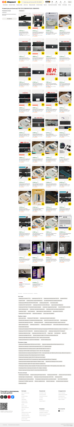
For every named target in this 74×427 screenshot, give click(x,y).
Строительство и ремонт (26, 417)
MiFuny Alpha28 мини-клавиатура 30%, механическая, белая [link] (51, 135)
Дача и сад (23, 409)
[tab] (5, 5)
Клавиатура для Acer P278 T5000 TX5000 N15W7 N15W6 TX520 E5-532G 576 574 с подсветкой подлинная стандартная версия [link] (64, 58)
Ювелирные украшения (26, 420)
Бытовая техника (25, 396)
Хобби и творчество (25, 407)
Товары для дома (24, 402)
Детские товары (24, 418)
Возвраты (41, 399)
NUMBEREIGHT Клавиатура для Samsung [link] (24, 284)
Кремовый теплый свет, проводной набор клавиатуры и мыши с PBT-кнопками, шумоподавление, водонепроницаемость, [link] (24, 209)
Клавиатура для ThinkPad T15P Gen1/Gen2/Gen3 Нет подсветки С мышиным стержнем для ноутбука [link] (24, 184)
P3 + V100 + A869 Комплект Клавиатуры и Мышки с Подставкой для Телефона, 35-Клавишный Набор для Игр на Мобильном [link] (64, 159)
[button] (22, 11)
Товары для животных (25, 415)
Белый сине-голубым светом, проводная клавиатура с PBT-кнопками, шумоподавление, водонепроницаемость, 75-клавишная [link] (24, 135)
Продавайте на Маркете (43, 412)
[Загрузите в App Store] (1, 398)
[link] (24, 298)
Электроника (24, 399)
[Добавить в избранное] (29, 14)
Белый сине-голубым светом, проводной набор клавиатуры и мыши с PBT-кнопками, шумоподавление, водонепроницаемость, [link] (51, 184)
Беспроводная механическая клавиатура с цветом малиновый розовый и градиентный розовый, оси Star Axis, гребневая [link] (38, 284)
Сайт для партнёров (42, 415)
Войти (69, 2)
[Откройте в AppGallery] (9, 398)
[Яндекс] (71, 425)
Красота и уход (24, 405)
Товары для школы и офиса (26, 412)
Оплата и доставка (42, 394)
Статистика (5, 424)
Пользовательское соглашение (13, 424)
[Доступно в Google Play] (5, 398)
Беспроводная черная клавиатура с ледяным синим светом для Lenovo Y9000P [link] (64, 184)
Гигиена (23, 397)
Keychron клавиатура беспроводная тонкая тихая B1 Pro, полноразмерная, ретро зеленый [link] (51, 33)
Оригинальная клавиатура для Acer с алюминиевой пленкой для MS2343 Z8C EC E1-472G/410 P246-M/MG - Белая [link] (65, 84)
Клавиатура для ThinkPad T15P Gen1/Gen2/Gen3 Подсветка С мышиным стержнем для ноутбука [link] (64, 209)
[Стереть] (42, 2)
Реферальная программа (62, 394)
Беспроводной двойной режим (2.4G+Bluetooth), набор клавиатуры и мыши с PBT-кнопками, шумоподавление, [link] (38, 209)
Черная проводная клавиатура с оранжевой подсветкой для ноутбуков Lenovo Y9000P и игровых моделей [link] (51, 209)
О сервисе (41, 397)
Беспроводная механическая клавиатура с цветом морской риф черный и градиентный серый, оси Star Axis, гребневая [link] (51, 260)
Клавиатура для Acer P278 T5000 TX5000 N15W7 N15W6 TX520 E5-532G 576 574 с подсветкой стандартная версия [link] (24, 58)
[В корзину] (29, 27)
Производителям (61, 396)
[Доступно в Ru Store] (12, 398)
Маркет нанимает (61, 399)
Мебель (23, 394)
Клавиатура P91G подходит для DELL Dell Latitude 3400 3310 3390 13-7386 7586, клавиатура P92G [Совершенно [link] (38, 58)
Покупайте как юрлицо (43, 396)
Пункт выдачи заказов (62, 397)
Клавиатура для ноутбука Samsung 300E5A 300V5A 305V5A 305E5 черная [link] (23, 32)
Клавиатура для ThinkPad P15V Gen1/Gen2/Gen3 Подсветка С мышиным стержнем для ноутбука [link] (24, 234)
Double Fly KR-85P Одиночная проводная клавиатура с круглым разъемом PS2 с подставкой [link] (64, 135)
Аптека (23, 404)
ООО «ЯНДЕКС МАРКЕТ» (68, 424)
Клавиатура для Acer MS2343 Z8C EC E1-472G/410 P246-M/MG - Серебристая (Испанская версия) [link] (51, 84)
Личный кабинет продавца (44, 410)
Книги (23, 410)
